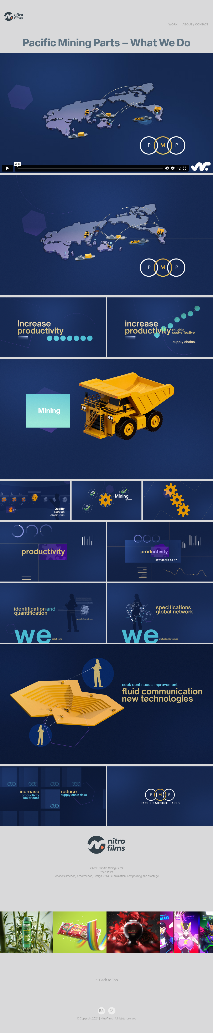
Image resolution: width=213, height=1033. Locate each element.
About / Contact (195, 24)
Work (172, 24)
